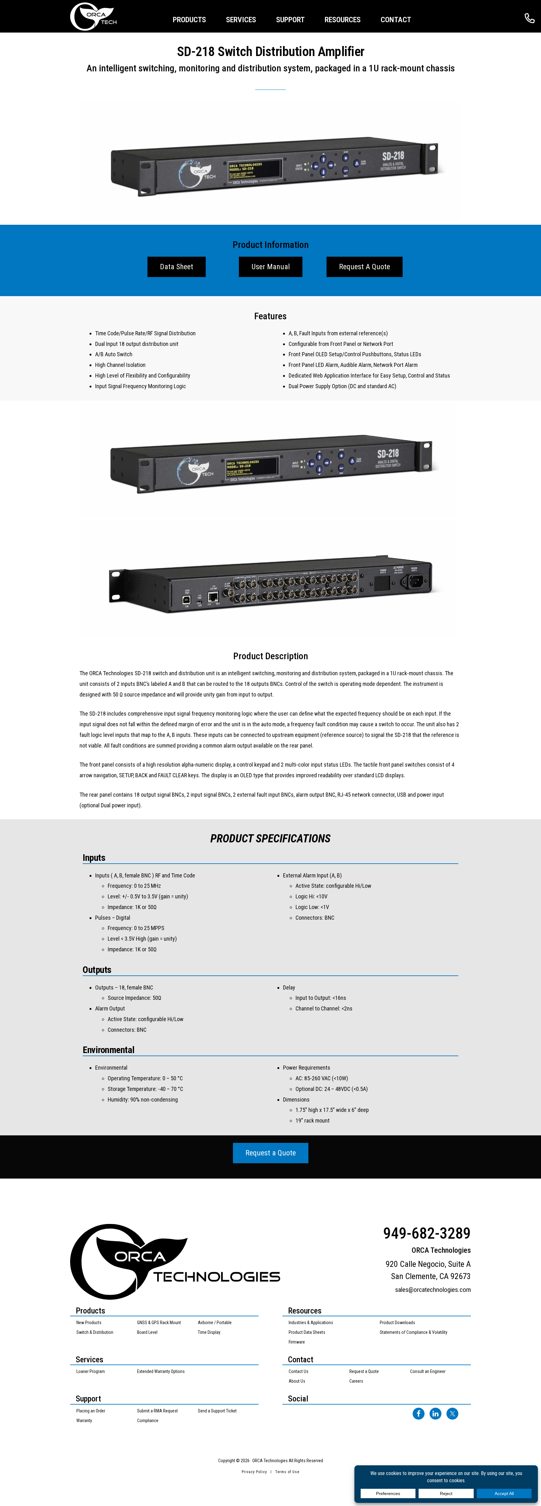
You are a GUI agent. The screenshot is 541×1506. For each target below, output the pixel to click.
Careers (356, 1381)
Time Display (209, 1332)
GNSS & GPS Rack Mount (159, 1322)
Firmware (297, 1341)
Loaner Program (90, 1371)
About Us (297, 1381)
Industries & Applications (311, 1322)
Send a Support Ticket (217, 1410)
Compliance (147, 1420)
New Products (88, 1322)
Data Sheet (176, 266)
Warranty (84, 1420)
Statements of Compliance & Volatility (413, 1332)
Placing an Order (90, 1410)
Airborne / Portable (215, 1322)
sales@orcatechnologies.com (433, 1289)
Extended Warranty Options (161, 1371)
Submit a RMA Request (157, 1410)
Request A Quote (364, 266)
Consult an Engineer (428, 1371)
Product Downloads (397, 1322)
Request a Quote (270, 1153)
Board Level (147, 1332)
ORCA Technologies (101, 17)
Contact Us (298, 1371)
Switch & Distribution (94, 1332)
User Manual (270, 266)
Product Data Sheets (307, 1332)
